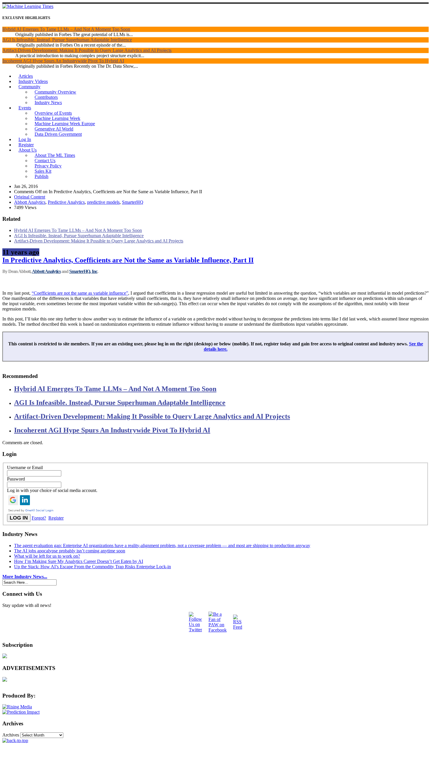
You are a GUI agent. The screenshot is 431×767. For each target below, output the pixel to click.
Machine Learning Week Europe (65, 123)
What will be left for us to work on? (47, 556)
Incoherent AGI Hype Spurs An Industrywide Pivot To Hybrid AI (63, 60)
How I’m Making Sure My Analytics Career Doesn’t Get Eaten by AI (78, 561)
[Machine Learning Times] (27, 6)
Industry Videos (33, 81)
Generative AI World (54, 128)
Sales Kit (43, 171)
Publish (41, 176)
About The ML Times (55, 155)
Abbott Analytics (29, 202)
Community (29, 86)
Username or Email (25, 467)
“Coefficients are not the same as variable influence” (80, 293)
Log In (24, 139)
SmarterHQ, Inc (83, 271)
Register (26, 144)
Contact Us (45, 160)
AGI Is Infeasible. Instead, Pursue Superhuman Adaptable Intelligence (67, 39)
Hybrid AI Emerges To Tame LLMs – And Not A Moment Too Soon (66, 29)
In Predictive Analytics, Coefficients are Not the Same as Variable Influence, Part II (128, 260)
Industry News (48, 102)
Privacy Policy (48, 165)
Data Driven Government (58, 134)
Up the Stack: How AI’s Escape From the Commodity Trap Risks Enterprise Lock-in (92, 566)
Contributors (46, 97)
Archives (10, 734)
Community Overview (55, 91)
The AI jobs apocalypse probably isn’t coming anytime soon (69, 550)
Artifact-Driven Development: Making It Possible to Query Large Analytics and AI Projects (87, 50)
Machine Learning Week (57, 118)
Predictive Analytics (66, 202)
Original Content (29, 196)
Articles (25, 76)
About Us (27, 149)
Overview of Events (53, 113)
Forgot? (39, 517)
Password (16, 478)
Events (24, 107)
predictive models (103, 202)
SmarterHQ (132, 202)
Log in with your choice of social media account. (52, 490)
